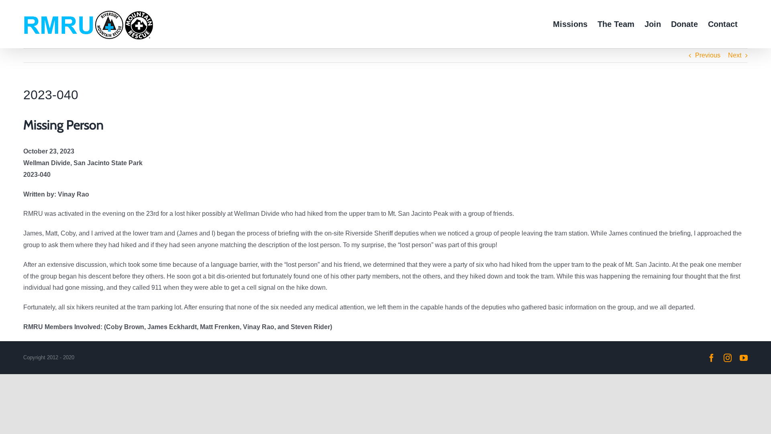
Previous (707, 55)
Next (734, 55)
